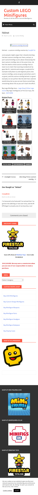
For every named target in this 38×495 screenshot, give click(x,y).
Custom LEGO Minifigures (17, 13)
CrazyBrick (6, 194)
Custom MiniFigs (18, 164)
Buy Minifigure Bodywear (12, 325)
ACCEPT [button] (17, 490)
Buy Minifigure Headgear (12, 319)
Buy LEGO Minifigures (11, 296)
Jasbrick (28, 164)
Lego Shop (21, 88)
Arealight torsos (10, 177)
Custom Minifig (19, 36)
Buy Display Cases (9, 331)
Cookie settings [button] (7, 490)
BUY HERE (9, 93)
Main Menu (8, 25)
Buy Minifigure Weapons (11, 307)
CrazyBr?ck (31, 50)
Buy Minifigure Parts (10, 313)
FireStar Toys (21, 255)
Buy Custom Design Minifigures (14, 302)
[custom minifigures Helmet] (19, 45)
